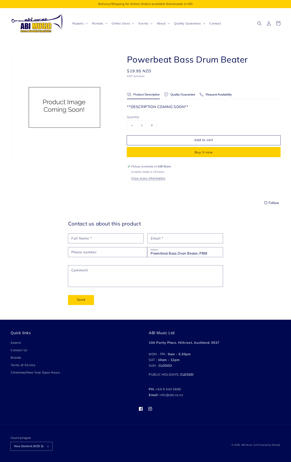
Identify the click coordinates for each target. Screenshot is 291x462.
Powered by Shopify (269, 444)
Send (81, 300)
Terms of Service (23, 365)
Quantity (133, 117)
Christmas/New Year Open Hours (35, 372)
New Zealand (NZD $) (29, 446)
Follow (274, 203)
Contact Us (19, 350)
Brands (16, 357)
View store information (148, 178)
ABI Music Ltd (249, 444)
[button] (259, 23)
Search (16, 343)
